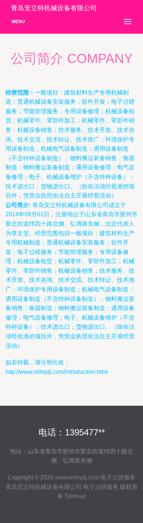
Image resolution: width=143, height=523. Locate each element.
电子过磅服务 (118, 477)
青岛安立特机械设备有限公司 (44, 487)
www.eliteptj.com (77, 477)
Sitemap (75, 496)
